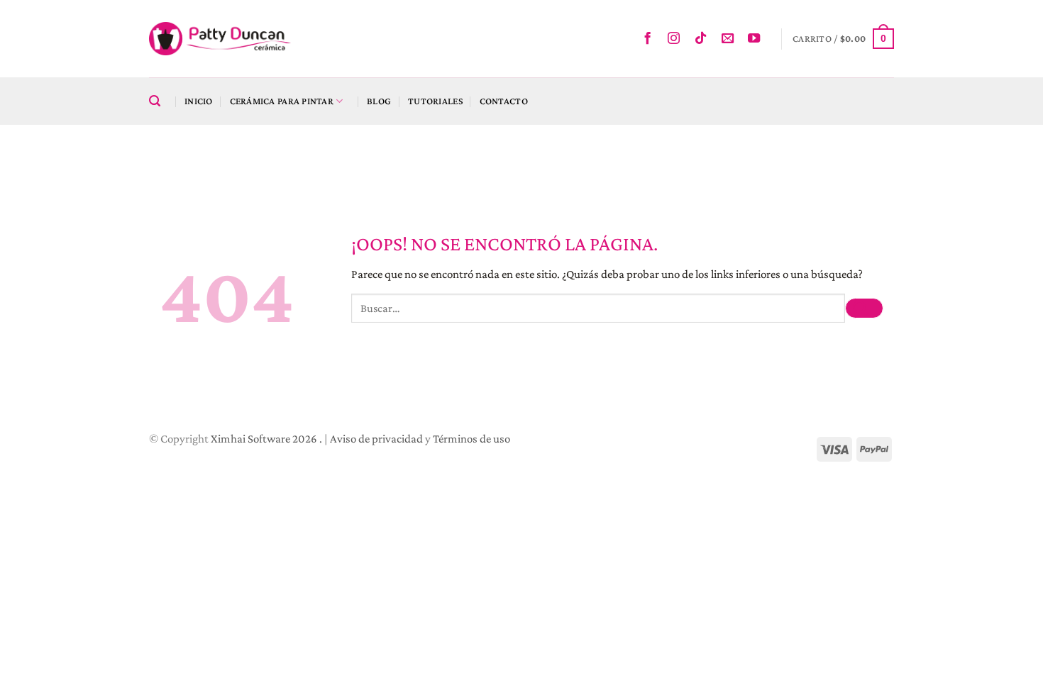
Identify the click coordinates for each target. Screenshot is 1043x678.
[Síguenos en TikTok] (704, 39)
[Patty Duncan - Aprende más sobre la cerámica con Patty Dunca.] (220, 38)
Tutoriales (435, 101)
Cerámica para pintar (281, 101)
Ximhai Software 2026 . (267, 438)
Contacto (504, 101)
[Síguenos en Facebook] (651, 39)
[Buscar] (158, 101)
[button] (843, 38)
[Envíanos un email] (731, 39)
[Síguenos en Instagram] (677, 39)
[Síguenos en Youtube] (757, 39)
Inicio (198, 101)
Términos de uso (471, 438)
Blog (379, 101)
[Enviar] (864, 308)
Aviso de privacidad (376, 438)
